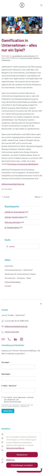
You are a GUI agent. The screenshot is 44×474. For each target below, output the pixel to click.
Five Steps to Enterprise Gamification (22, 164)
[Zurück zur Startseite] (22, 5)
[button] (41, 5)
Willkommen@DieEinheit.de (13, 184)
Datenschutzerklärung (15, 448)
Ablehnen (10, 460)
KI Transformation (12, 227)
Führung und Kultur (26, 58)
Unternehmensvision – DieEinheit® (19, 270)
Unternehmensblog (12, 282)
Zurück (7, 197)
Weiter (37, 197)
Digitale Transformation (14, 217)
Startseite (9, 266)
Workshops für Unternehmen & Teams (20, 274)
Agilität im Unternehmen (15, 212)
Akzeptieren (22, 454)
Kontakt (8, 286)
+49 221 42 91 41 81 (12, 332)
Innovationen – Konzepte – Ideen (18, 278)
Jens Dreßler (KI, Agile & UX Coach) (23, 56)
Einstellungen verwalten (22, 465)
